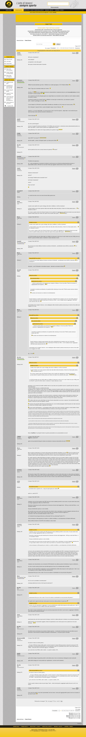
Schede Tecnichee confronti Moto (9, 73)
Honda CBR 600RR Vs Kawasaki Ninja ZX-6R (60, 31)
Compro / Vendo (59, 10)
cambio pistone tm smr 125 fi (10, 103)
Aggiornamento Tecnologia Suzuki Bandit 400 (58, 33)
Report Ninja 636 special (63, 32)
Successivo (77, 48)
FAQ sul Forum (9, 59)
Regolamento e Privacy (43, 729)
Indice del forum (20, 40)
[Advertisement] (48, 18)
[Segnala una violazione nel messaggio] (77, 53)
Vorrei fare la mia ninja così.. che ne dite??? (39, 33)
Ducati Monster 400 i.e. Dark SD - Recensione (53, 29)
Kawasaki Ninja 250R (39, 29)
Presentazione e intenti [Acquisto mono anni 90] (9, 87)
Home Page (8, 10)
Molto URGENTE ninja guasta (58, 35)
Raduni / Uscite (49, 10)
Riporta (73, 53)
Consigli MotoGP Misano (9, 90)
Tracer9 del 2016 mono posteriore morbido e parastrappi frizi (9, 98)
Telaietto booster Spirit (9, 83)
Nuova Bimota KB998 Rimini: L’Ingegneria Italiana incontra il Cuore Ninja (43, 32)
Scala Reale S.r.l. (36, 730)
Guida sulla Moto (39, 10)
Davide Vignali (45, 730)
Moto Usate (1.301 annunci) (9, 69)
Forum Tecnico (28, 40)
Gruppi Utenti (9, 63)
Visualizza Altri (10, 105)
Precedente (53, 48)
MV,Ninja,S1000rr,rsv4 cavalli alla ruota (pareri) (42, 35)
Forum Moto (18, 10)
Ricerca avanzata (54, 7)
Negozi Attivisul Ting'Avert (9, 76)
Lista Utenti (8, 61)
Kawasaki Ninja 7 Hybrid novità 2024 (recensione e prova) (39, 31)
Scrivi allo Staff (51, 729)
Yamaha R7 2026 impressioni (9, 94)
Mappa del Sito (34, 729)
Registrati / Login (29, 10)
